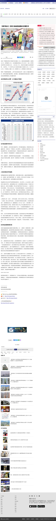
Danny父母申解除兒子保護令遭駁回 (45, 40)
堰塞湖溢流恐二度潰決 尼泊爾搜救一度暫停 (46, 31)
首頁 (1, 14)
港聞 (15, 14)
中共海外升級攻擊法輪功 (44, 158)
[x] (37, 496)
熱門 (12, 14)
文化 (40, 14)
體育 (50, 14)
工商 (15, 511)
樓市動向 (8, 352)
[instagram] (29, 496)
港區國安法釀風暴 (43, 155)
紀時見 (41, 143)
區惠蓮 (39, 84)
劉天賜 (48, 72)
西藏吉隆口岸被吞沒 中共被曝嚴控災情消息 (47, 62)
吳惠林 (39, 80)
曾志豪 (39, 72)
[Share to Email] (24, 57)
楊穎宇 (48, 76)
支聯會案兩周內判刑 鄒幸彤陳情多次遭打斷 (47, 60)
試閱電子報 (2, 8)
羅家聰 (53, 74)
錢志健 (39, 74)
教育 (53, 14)
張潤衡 (47, 78)
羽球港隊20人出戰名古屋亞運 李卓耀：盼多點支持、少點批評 (47, 43)
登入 (15, 349)
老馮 (53, 80)
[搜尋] (55, 8)
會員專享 (6, 14)
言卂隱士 (49, 80)
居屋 (17, 352)
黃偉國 (39, 76)
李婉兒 (44, 80)
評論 (32, 14)
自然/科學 (44, 14)
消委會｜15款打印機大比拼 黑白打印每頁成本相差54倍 (47, 56)
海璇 (29, 352)
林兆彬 (39, 78)
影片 (1, 497)
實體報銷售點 (7, 8)
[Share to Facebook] (18, 57)
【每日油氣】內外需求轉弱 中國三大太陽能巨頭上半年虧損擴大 (47, 38)
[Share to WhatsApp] (22, 57)
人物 (1, 513)
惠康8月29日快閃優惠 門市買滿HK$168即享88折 (47, 51)
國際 (20, 14)
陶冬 (39, 82)
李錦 (52, 78)
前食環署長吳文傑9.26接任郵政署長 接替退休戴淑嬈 (47, 42)
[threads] (34, 496)
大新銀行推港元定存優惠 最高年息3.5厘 (46, 58)
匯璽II (6, 353)
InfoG (26, 14)
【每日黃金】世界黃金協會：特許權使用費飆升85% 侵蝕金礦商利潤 (47, 49)
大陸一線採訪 (42, 157)
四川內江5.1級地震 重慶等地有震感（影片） (46, 29)
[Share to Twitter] (19, 57)
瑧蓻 (2, 353)
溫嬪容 (43, 82)
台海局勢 (41, 146)
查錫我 (47, 82)
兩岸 (18, 14)
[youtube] (39, 496)
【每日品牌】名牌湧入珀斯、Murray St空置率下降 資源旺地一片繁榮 (47, 36)
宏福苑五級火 (42, 160)
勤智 (5, 352)
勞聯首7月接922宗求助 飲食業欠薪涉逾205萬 (47, 35)
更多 (52, 82)
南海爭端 (41, 148)
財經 (23, 14)
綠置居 (20, 352)
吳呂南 (48, 74)
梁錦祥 (44, 74)
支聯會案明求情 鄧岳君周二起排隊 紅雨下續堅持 (47, 63)
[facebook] (32, 496)
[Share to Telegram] (21, 57)
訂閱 (22, 349)
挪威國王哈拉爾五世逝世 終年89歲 (45, 28)
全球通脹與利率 (42, 145)
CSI (9, 353)
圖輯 (15, 510)
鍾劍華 (44, 72)
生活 (34, 14)
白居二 (13, 352)
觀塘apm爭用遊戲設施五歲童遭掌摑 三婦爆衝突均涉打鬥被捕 (47, 53)
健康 (37, 14)
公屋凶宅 (24, 352)
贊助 (43, 8)
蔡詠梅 (53, 76)
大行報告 (41, 154)
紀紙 (47, 14)
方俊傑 (53, 72)
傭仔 (44, 78)
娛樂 (15, 508)
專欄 (29, 14)
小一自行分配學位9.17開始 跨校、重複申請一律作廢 (47, 33)
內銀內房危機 (42, 152)
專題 (1, 510)
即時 (9, 14)
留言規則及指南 (2, 346)
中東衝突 (41, 149)
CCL (12, 353)
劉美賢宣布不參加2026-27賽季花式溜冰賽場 (47, 65)
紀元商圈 (46, 8)
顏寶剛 (44, 76)
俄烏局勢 (41, 151)
